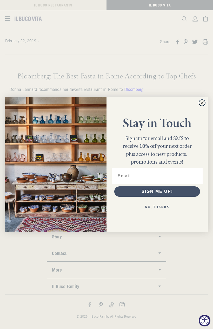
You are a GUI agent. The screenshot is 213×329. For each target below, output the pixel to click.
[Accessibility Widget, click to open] (204, 320)
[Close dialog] (202, 103)
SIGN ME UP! (157, 191)
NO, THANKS (157, 207)
